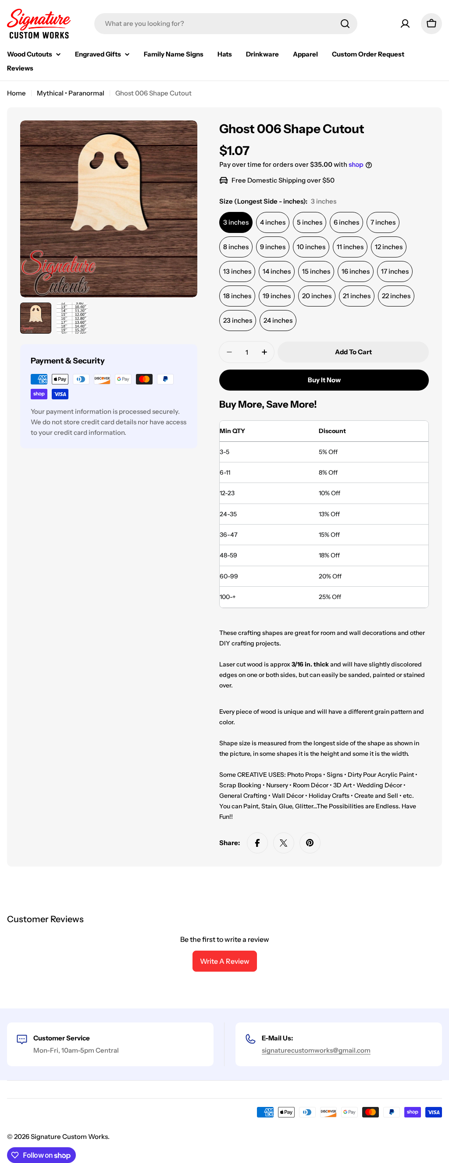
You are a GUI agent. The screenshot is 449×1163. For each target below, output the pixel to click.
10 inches (311, 247)
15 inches (316, 271)
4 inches (272, 222)
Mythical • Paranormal (70, 93)
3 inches (236, 222)
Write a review (224, 961)
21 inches (357, 296)
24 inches (278, 320)
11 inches (350, 247)
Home (16, 93)
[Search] (345, 23)
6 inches (346, 222)
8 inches (236, 247)
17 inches (395, 271)
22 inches (396, 296)
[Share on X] (283, 842)
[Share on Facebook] (257, 842)
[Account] (405, 23)
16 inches (356, 271)
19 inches (277, 296)
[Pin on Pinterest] (310, 842)
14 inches (277, 271)
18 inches (237, 296)
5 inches (309, 222)
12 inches (389, 247)
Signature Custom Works (69, 1136)
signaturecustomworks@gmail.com (316, 1050)
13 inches (237, 271)
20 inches (316, 296)
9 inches (272, 247)
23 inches (237, 320)
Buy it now (324, 380)
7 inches (383, 222)
